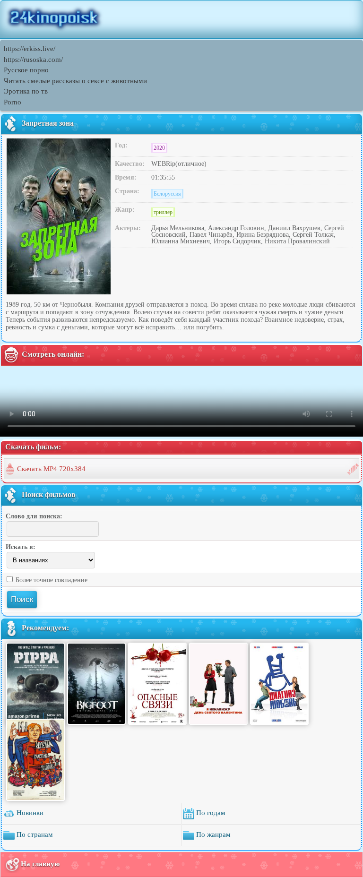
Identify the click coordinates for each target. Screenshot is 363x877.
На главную (40, 864)
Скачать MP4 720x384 (51, 469)
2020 (159, 148)
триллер (163, 212)
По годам (209, 813)
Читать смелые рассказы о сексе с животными (75, 81)
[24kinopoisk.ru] (181, 19)
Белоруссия (167, 193)
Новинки (29, 813)
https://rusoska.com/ (33, 59)
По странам (34, 834)
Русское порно (26, 70)
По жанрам (212, 834)
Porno (12, 102)
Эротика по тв (26, 91)
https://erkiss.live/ (29, 48)
